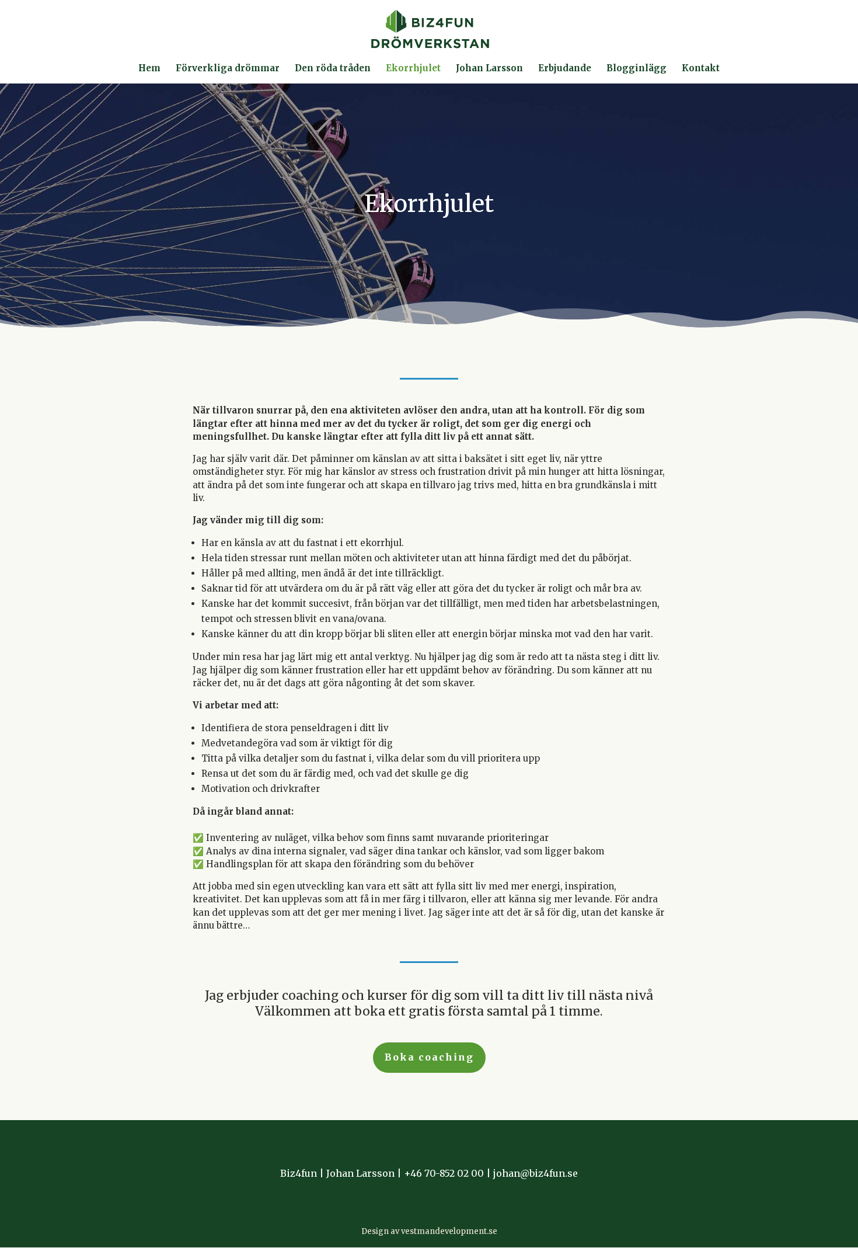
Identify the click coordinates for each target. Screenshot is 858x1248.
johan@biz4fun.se (535, 1173)
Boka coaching (429, 1057)
